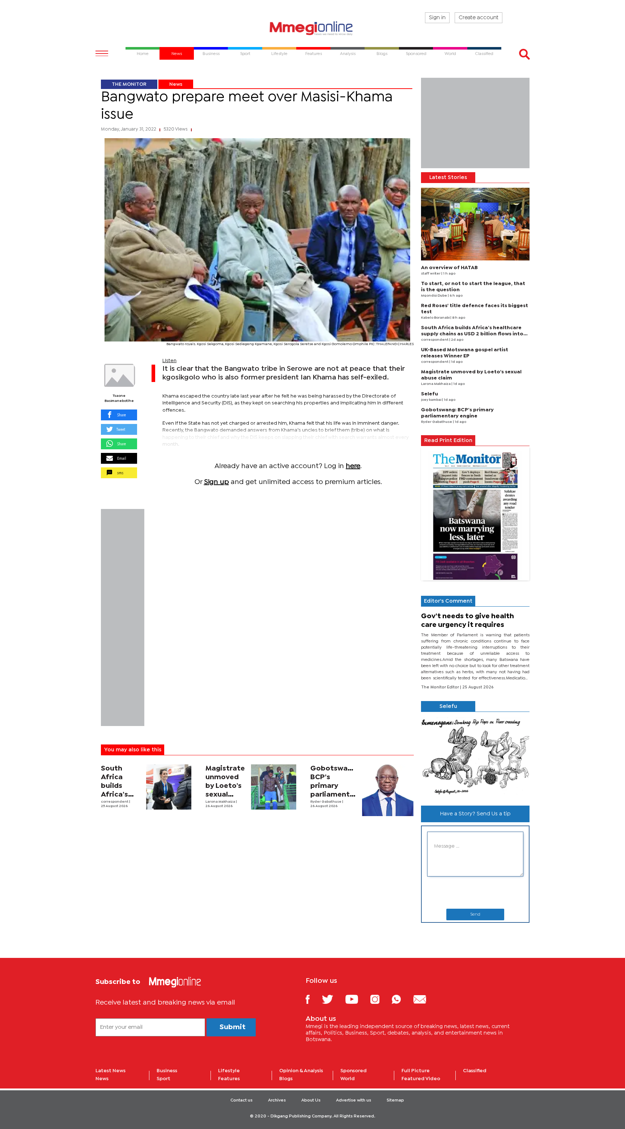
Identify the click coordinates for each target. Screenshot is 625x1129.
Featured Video (420, 1079)
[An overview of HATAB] (475, 224)
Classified (474, 1071)
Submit (233, 1027)
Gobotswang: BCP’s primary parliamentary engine (335, 785)
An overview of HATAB (449, 268)
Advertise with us (353, 1100)
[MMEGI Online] (312, 28)
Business (167, 1071)
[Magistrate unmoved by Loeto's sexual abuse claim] (273, 787)
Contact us (241, 1100)
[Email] (425, 999)
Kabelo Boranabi (435, 317)
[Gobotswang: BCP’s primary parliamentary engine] (388, 790)
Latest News (110, 1071)
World (347, 1079)
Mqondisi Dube (434, 295)
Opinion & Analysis (301, 1071)
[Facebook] (313, 999)
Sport (163, 1079)
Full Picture (415, 1071)
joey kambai (431, 400)
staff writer (431, 273)
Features (229, 1079)
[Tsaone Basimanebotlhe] (119, 375)
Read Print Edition (448, 440)
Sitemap (395, 1100)
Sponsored (353, 1071)
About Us (310, 1100)
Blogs (286, 1079)
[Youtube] (357, 999)
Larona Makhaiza (220, 801)
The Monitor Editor (440, 687)
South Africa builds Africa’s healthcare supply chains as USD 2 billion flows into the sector (472, 334)
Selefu (429, 394)
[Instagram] (380, 999)
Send (475, 914)
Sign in (437, 18)
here (353, 466)
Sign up (216, 482)
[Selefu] (475, 755)
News (175, 84)
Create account (478, 18)
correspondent (115, 801)
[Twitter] (333, 999)
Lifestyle (229, 1071)
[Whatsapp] (402, 999)
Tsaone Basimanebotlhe (119, 398)
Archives (277, 1100)
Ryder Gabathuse (326, 801)
